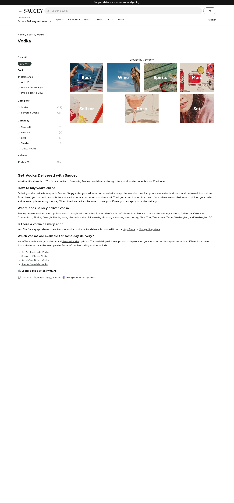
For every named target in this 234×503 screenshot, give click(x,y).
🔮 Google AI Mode (73, 277)
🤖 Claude (55, 277)
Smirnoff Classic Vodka (34, 256)
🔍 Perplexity (41, 277)
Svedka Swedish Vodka (34, 264)
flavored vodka (70, 241)
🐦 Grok (91, 277)
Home (21, 34)
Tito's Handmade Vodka (35, 252)
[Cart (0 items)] (209, 11)
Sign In (212, 19)
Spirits (31, 34)
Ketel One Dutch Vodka (35, 260)
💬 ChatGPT (25, 277)
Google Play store (149, 229)
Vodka (41, 34)
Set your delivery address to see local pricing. (117, 2)
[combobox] (125, 10)
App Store (129, 229)
